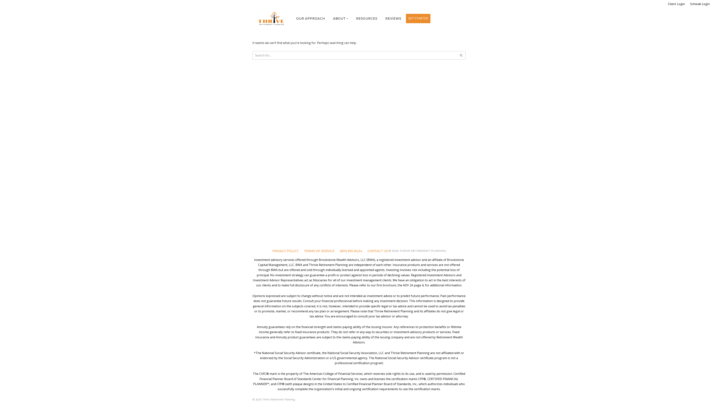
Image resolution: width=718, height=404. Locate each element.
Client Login (676, 4)
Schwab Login (700, 4)
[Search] (461, 55)
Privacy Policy (285, 251)
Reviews (393, 18)
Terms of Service (319, 251)
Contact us (377, 251)
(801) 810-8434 (351, 251)
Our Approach (310, 18)
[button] (347, 18)
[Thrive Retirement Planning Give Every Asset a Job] (271, 18)
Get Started (418, 18)
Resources (366, 18)
